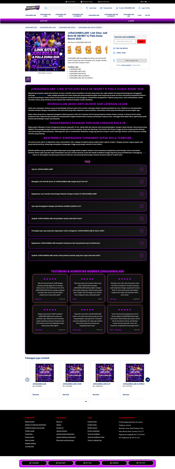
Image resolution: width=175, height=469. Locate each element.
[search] (63, 8)
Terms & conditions (94, 434)
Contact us (59, 428)
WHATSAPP (62, 463)
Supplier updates (30, 443)
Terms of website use (95, 440)
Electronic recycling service (65, 440)
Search (45, 8)
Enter (141, 41)
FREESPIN (115, 463)
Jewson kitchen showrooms (65, 434)
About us (59, 422)
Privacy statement (94, 431)
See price (35, 394)
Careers (58, 425)
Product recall (29, 431)
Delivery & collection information (35, 425)
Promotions (29, 434)
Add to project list (132, 60)
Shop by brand (29, 440)
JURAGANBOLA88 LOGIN (45, 15)
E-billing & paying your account (35, 428)
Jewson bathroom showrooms (66, 437)
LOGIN (139, 15)
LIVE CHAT (142, 463)
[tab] (86, 401)
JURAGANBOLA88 (30, 15)
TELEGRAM (35, 463)
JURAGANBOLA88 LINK (128, 15)
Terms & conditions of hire (96, 437)
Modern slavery (92, 428)
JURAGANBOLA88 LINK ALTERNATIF (111, 15)
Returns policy (29, 437)
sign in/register (126, 65)
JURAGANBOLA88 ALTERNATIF (77, 15)
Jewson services (61, 431)
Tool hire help (29, 446)
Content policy (92, 422)
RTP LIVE (88, 463)
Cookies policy (92, 425)
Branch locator (29, 422)
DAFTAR (147, 15)
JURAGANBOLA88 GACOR (60, 15)
